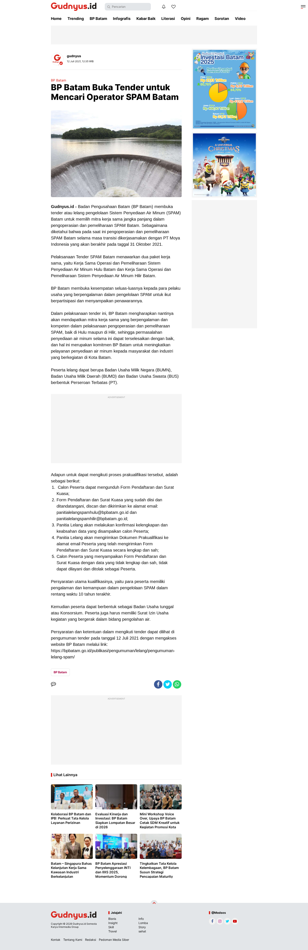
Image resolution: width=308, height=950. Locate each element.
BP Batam (98, 18)
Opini (185, 18)
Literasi (168, 18)
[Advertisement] (116, 429)
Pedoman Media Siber (114, 939)
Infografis (122, 18)
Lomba (143, 923)
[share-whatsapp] (177, 684)
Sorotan (222, 18)
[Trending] (173, 7)
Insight (113, 923)
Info (141, 918)
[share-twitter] (167, 684)
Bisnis (112, 918)
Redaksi (90, 939)
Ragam (202, 18)
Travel (112, 931)
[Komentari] (53, 684)
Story (142, 927)
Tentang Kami (72, 939)
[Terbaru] (163, 7)
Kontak (55, 939)
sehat (142, 931)
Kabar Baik (145, 18)
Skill (111, 927)
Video (240, 18)
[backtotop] (154, 903)
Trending (75, 18)
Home (56, 18)
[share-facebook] (158, 684)
